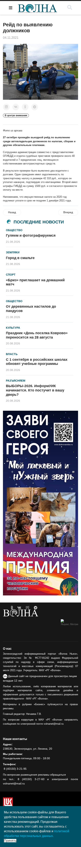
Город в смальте (20, 258)
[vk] (19, 608)
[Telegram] (34, 107)
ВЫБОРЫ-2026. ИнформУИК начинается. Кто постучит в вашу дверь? (35, 390)
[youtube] (27, 608)
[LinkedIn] (6, 107)
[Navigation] (10, 8)
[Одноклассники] (25, 107)
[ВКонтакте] (15, 107)
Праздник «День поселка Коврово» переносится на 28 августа (37, 335)
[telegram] (35, 608)
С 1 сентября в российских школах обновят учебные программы (36, 362)
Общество (14, 230)
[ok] (12, 608)
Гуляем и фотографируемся (31, 235)
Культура (13, 327)
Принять (10, 840)
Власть (11, 354)
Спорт (11, 274)
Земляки (12, 252)
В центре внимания (16, 115)
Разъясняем (15, 380)
